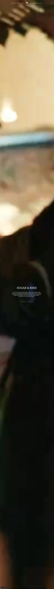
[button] (23, 302)
